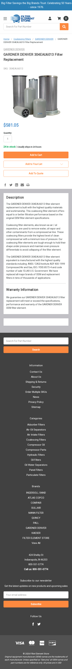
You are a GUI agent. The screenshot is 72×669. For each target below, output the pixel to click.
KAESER (36, 532)
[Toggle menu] (5, 18)
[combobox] (36, 26)
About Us (36, 376)
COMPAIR (36, 502)
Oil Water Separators (36, 464)
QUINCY (36, 517)
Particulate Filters (36, 474)
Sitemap (36, 407)
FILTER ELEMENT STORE (36, 538)
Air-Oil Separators (36, 429)
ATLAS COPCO (36, 497)
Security (36, 386)
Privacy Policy (36, 402)
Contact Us (36, 371)
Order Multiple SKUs (36, 391)
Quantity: (8, 133)
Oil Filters (36, 459)
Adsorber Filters (36, 424)
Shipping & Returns (36, 381)
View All (36, 543)
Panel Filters (36, 469)
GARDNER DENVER (36, 527)
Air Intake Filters (36, 434)
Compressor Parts (36, 449)
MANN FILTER (36, 512)
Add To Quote (36, 173)
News (36, 396)
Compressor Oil (36, 444)
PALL (36, 522)
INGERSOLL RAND (36, 492)
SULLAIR (36, 507)
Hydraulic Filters (36, 454)
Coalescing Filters (36, 439)
